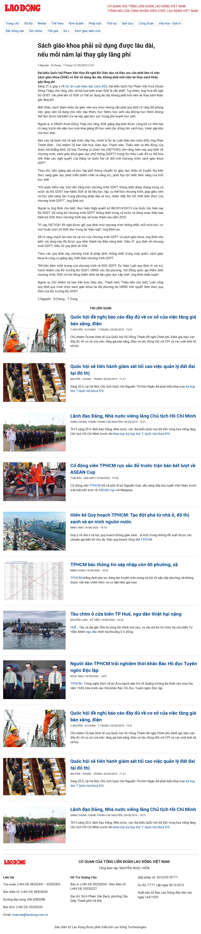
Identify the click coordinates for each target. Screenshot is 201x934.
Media (42, 23)
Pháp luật (95, 23)
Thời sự (111, 23)
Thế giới (52, 31)
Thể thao (57, 23)
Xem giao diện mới (87, 31)
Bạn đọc (128, 23)
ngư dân (91, 632)
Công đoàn (146, 23)
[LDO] (34, 334)
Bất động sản (15, 31)
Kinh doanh (76, 23)
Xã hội (28, 23)
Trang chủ (12, 23)
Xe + (66, 31)
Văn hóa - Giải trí (170, 23)
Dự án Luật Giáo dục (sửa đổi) (86, 86)
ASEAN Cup (106, 490)
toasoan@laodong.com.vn (30, 915)
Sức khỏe (35, 31)
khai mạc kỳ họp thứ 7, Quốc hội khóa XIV (141, 434)
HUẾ (73, 627)
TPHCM (95, 485)
